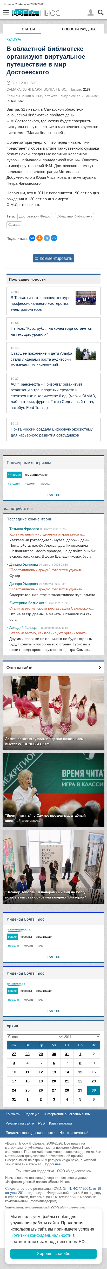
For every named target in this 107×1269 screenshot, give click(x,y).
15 (80, 1072)
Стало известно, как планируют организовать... (49, 633)
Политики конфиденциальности (40, 1235)
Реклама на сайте (20, 1123)
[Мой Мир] (54, 238)
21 (67, 1081)
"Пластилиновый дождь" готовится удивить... (47, 570)
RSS (41, 1123)
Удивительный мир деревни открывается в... (47, 534)
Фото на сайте (19, 667)
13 (54, 1072)
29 (41, 1054)
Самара (14, 225)
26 (41, 1090)
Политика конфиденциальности (30, 1133)
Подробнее (52, 1164)
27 (14, 1054)
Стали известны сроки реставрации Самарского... (51, 608)
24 (14, 1090)
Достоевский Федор (34, 216)
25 (27, 1090)
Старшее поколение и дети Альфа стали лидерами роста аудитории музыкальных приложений (41, 359)
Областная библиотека (74, 216)
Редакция (31, 1114)
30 (54, 1054)
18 (27, 1081)
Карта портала (60, 1123)
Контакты (13, 1114)
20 (54, 1081)
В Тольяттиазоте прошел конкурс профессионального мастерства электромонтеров (40, 303)
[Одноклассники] (39, 238)
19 (41, 1081)
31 (67, 1054)
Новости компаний (73, 1133)
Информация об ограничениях (67, 1114)
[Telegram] (47, 238)
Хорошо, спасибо (53, 1253)
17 (14, 1081)
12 (41, 1072)
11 (27, 1072)
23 (94, 1081)
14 (67, 1072)
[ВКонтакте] (32, 238)
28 (27, 1054)
